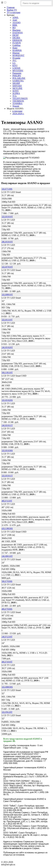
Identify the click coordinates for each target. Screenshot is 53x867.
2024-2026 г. (18, 113)
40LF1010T (7, 662)
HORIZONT (18, 55)
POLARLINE (18, 78)
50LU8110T (7, 372)
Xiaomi (15, 106)
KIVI (14, 65)
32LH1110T (7, 320)
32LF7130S (7, 189)
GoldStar (16, 45)
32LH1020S (7, 400)
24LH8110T (7, 556)
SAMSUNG (18, 81)
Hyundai (16, 58)
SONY (15, 91)
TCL (14, 96)
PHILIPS (16, 75)
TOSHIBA (17, 103)
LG (14, 63)
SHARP (16, 83)
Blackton (16, 30)
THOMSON (18, 101)
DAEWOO (17, 32)
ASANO (16, 22)
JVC (14, 60)
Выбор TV (12, 10)
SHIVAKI (17, 86)
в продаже (17, 111)
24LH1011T (7, 425)
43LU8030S (7, 528)
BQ (14, 27)
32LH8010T (7, 294)
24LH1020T (7, 347)
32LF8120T (7, 712)
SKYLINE (17, 88)
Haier (14, 48)
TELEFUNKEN (20, 98)
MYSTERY (17, 70)
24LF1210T (7, 636)
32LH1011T (7, 475)
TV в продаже (13, 12)
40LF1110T (7, 501)
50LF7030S (7, 581)
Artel (14, 20)
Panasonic (16, 73)
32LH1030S (7, 450)
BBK (14, 25)
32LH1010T (7, 216)
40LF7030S (7, 609)
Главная (10, 7)
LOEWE (16, 68)
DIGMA (16, 38)
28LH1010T (7, 242)
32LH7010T (7, 267)
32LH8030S (7, 687)
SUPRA (16, 93)
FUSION (16, 43)
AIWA (15, 17)
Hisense (16, 53)
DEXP (15, 35)
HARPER (17, 50)
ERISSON (17, 40)
